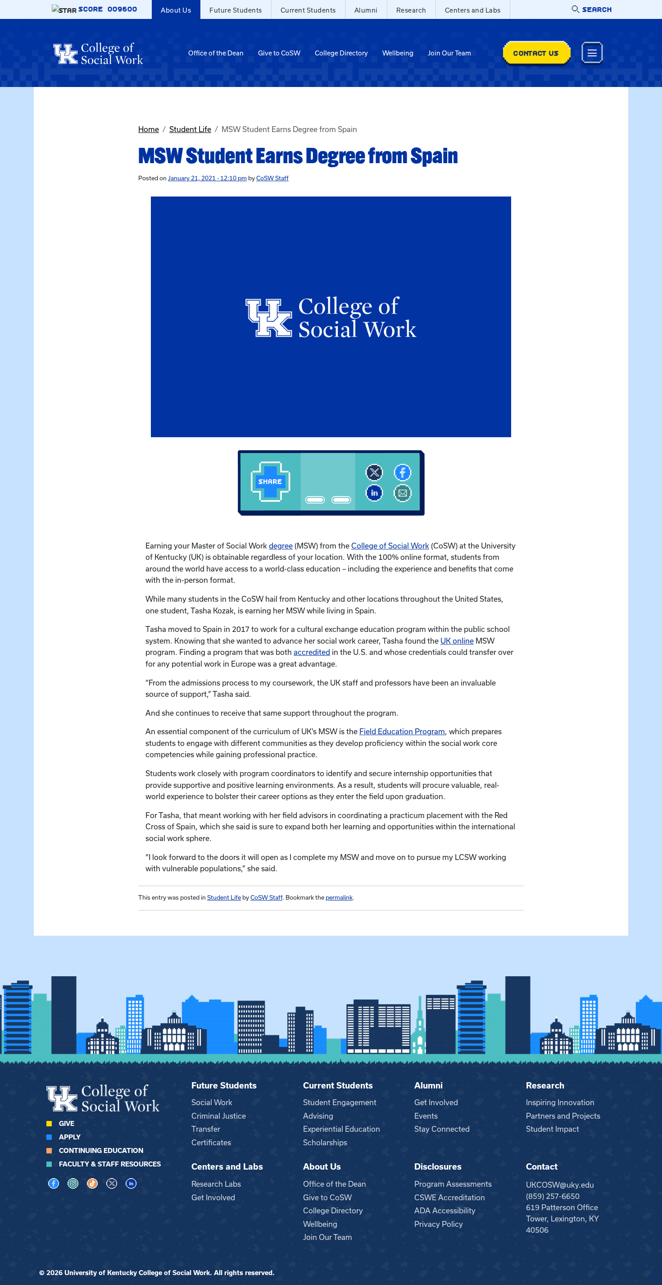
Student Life (190, 129)
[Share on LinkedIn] (374, 493)
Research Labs (216, 1184)
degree (281, 546)
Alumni (366, 10)
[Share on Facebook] (403, 473)
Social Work (211, 1102)
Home (148, 129)
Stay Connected (442, 1129)
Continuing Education (101, 1151)
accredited (312, 652)
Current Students (308, 10)
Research (411, 10)
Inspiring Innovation (560, 1102)
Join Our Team (449, 53)
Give (66, 1123)
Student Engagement (339, 1102)
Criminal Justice (218, 1116)
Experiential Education (341, 1129)
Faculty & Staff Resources (110, 1164)
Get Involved (436, 1102)
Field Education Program (402, 731)
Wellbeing (397, 53)
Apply (70, 1137)
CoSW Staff (272, 178)
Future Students (235, 10)
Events (426, 1116)
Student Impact (552, 1129)
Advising (318, 1116)
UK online (457, 641)
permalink (339, 897)
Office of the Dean (216, 53)
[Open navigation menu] (592, 53)
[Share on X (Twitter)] (374, 473)
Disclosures (438, 1166)
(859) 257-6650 (553, 1196)
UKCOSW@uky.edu (560, 1185)
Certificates (211, 1143)
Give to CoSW (279, 53)
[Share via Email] (403, 493)
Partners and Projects (563, 1116)
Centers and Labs (473, 10)
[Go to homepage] (98, 53)
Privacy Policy (438, 1224)
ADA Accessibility (445, 1211)
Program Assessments (453, 1184)
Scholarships (325, 1143)
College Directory (341, 53)
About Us (176, 10)
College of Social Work (390, 546)
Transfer (205, 1129)
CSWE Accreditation (449, 1198)
